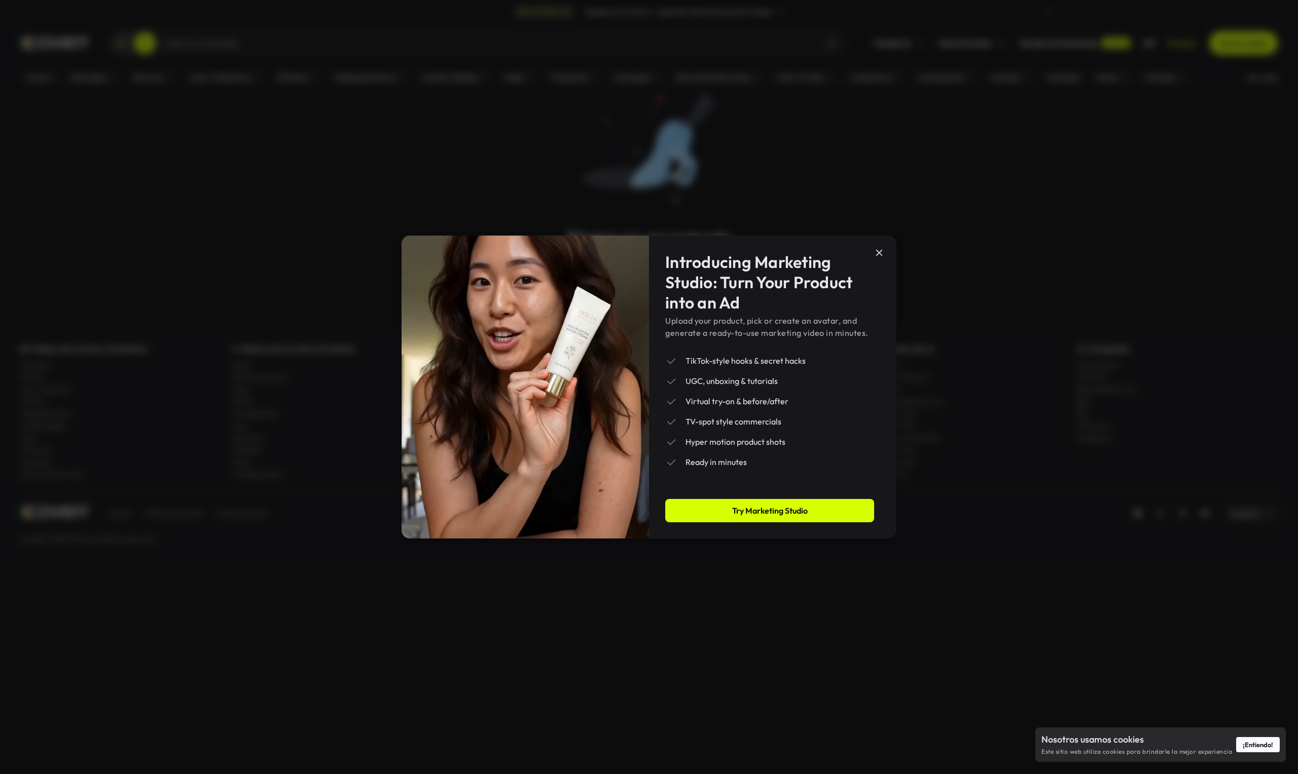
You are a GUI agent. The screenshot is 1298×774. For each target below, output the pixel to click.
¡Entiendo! (1258, 745)
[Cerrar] (879, 253)
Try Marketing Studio (770, 511)
